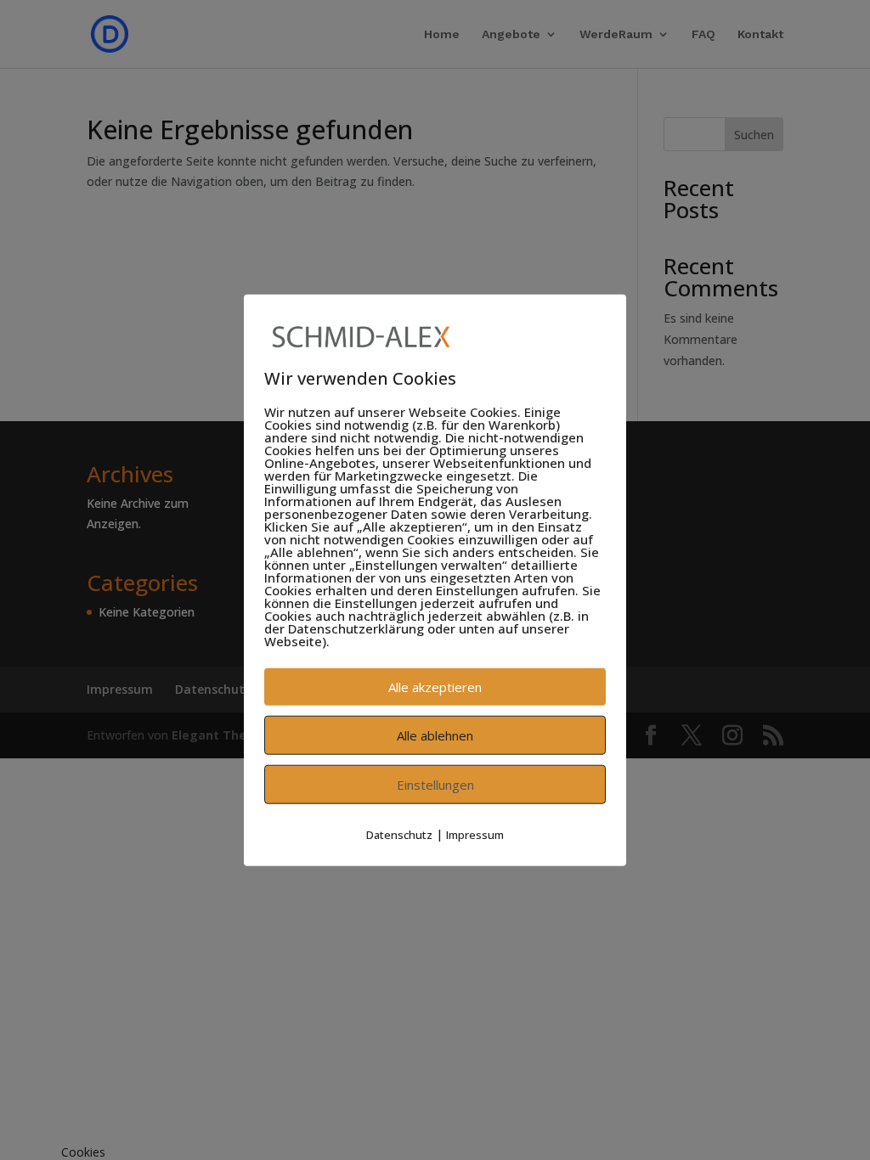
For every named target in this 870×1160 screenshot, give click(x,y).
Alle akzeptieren (435, 687)
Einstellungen (435, 784)
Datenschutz (399, 834)
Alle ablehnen (435, 735)
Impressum (475, 834)
